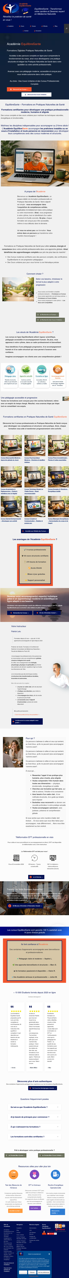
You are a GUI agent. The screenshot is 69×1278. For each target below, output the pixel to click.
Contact (26, 31)
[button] (49, 1254)
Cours (22, 26)
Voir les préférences (43, 1272)
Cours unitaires (20, 1235)
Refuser (32, 1272)
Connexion (38, 31)
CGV (30, 1230)
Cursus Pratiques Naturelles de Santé (21, 1237)
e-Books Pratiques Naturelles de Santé (21, 1241)
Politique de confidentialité (32, 1237)
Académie (10, 26)
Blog (56, 26)
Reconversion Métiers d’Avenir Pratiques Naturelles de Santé (21, 1247)
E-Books (45, 26)
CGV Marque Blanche (32, 1233)
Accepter (23, 1272)
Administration (32, 1228)
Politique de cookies (33, 1276)
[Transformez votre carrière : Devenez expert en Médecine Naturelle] (17, 8)
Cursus (34, 26)
